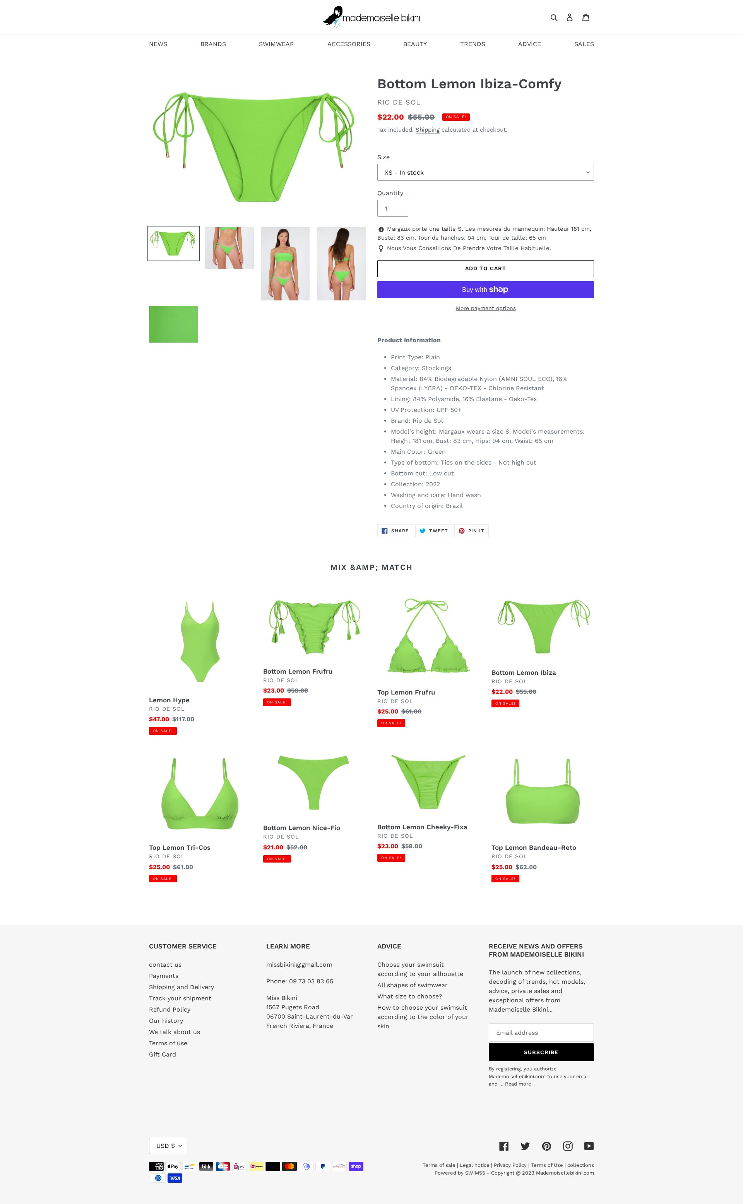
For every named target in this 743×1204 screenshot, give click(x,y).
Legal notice (475, 1165)
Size (383, 157)
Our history (166, 1020)
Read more (518, 1084)
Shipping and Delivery (181, 987)
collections (580, 1165)
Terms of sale (439, 1165)
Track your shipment (180, 998)
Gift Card (162, 1054)
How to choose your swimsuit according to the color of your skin (423, 1017)
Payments (163, 975)
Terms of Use (547, 1165)
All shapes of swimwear (412, 985)
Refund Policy (169, 1009)
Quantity (390, 193)
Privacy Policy (510, 1165)
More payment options (486, 308)
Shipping (428, 129)
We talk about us (174, 1032)
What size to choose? (409, 996)
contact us (165, 964)
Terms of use (168, 1043)
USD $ (165, 1145)
